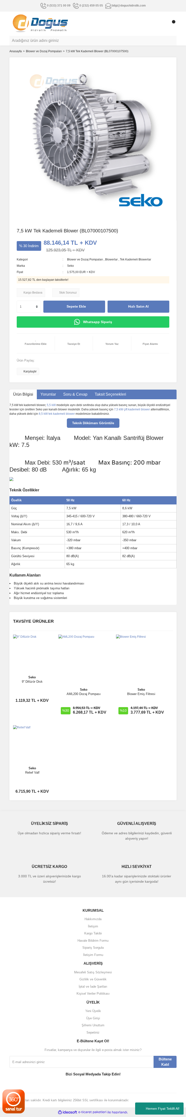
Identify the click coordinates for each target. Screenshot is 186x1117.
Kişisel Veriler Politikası (93, 993)
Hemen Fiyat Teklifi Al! (162, 1108)
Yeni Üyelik (93, 1011)
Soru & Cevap (75, 394)
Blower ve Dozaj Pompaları (85, 259)
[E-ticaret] (92, 1112)
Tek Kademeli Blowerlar (135, 259)
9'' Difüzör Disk (32, 681)
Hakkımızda (93, 919)
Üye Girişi (93, 1018)
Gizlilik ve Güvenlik (93, 979)
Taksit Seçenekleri (110, 394)
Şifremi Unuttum (93, 1025)
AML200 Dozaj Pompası (84, 694)
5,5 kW (51, 405)
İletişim (93, 926)
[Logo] (40, 23)
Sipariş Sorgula (93, 947)
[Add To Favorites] (36, 343)
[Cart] (172, 24)
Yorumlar (48, 394)
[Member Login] (162, 23)
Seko (70, 265)
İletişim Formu (93, 955)
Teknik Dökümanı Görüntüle (93, 423)
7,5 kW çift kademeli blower (132, 409)
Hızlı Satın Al (138, 306)
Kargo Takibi (93, 933)
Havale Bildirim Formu (93, 940)
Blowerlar (111, 259)
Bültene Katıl (165, 1062)
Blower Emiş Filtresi (141, 694)
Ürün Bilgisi (23, 394)
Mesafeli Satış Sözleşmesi (93, 972)
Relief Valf (32, 772)
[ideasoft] (67, 1112)
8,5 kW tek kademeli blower (57, 413)
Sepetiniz (93, 1032)
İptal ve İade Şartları (93, 986)
